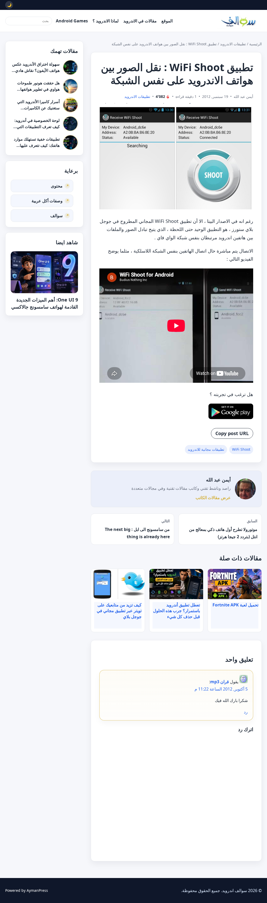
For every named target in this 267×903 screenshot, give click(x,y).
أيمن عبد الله (218, 479)
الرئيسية (255, 43)
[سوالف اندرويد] (238, 21)
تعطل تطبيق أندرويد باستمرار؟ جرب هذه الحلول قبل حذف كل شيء (176, 610)
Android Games (72, 21)
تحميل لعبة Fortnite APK (235, 605)
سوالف (56, 215)
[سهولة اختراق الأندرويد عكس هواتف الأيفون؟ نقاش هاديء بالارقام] (70, 67)
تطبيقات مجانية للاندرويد (206, 449)
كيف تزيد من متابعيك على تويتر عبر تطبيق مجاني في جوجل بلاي (119, 610)
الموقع (167, 21)
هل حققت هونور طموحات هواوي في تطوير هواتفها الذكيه (38, 89)
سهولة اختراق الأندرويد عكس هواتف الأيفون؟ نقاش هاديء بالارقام (36, 70)
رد (246, 712)
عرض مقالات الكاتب (213, 497)
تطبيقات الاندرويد (233, 43)
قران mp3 (219, 682)
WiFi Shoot (241, 449)
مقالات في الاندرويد (140, 21)
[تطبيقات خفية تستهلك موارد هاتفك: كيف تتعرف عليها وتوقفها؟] (70, 142)
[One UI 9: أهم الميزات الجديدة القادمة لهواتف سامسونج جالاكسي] (44, 272)
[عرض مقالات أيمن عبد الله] (245, 489)
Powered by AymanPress (26, 890)
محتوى (57, 186)
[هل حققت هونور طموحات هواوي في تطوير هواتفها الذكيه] (70, 86)
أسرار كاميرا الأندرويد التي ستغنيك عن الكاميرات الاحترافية (38, 107)
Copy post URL (232, 433)
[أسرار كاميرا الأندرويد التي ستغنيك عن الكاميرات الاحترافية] (70, 104)
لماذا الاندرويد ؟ (106, 21)
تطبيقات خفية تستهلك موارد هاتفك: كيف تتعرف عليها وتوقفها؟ (37, 145)
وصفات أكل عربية (47, 200)
